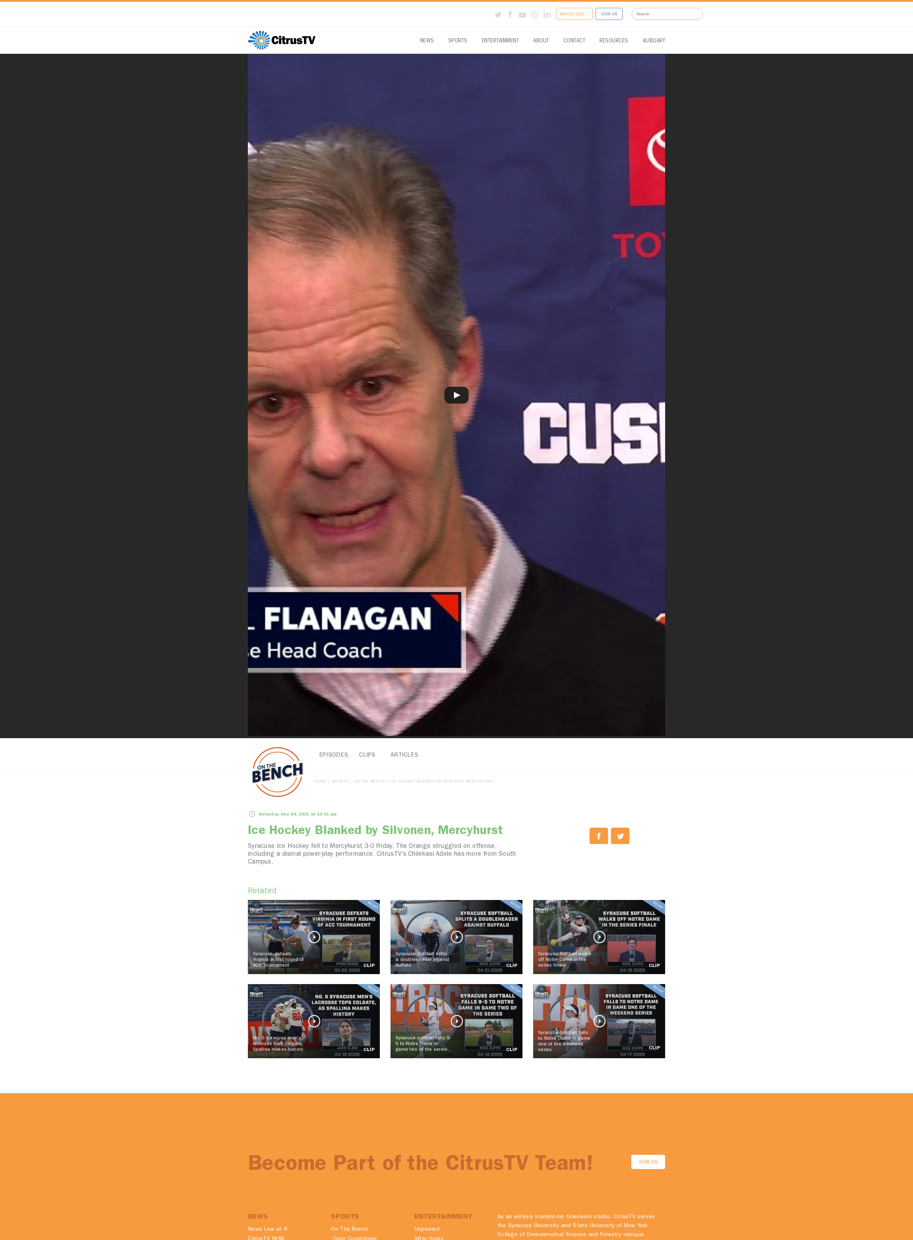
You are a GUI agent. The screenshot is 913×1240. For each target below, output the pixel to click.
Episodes (331, 755)
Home (320, 782)
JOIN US (609, 14)
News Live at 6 (267, 1230)
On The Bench (369, 782)
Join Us (648, 1163)
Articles (403, 755)
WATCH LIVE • (574, 14)
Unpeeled (426, 1230)
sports (340, 782)
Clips (367, 755)
